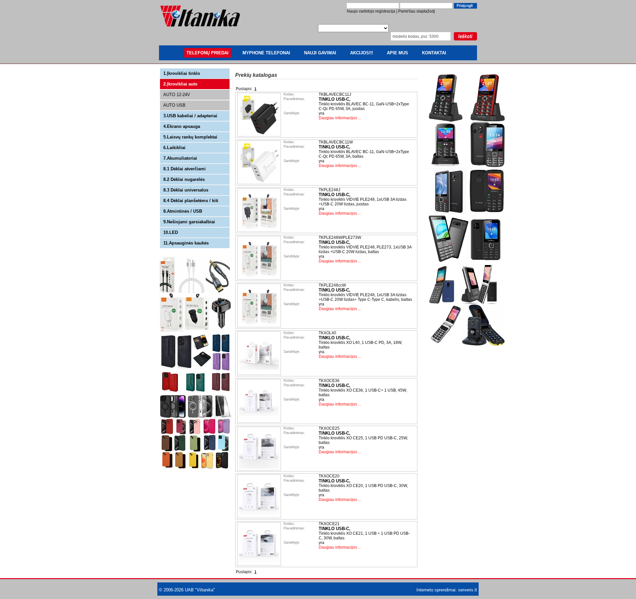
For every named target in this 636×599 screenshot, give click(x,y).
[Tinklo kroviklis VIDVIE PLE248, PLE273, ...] (259, 278)
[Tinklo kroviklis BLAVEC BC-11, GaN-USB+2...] (259, 135)
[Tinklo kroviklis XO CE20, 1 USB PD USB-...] (259, 517)
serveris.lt (467, 589)
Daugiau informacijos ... (340, 118)
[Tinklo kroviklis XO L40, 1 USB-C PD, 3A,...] (259, 373)
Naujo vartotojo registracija (371, 11)
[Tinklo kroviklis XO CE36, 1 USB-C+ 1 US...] (259, 421)
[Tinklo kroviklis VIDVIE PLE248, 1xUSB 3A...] (259, 230)
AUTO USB (174, 105)
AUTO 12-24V (176, 94)
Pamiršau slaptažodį (416, 11)
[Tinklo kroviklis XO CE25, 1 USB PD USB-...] (259, 469)
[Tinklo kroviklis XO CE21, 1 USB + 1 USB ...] (259, 564)
